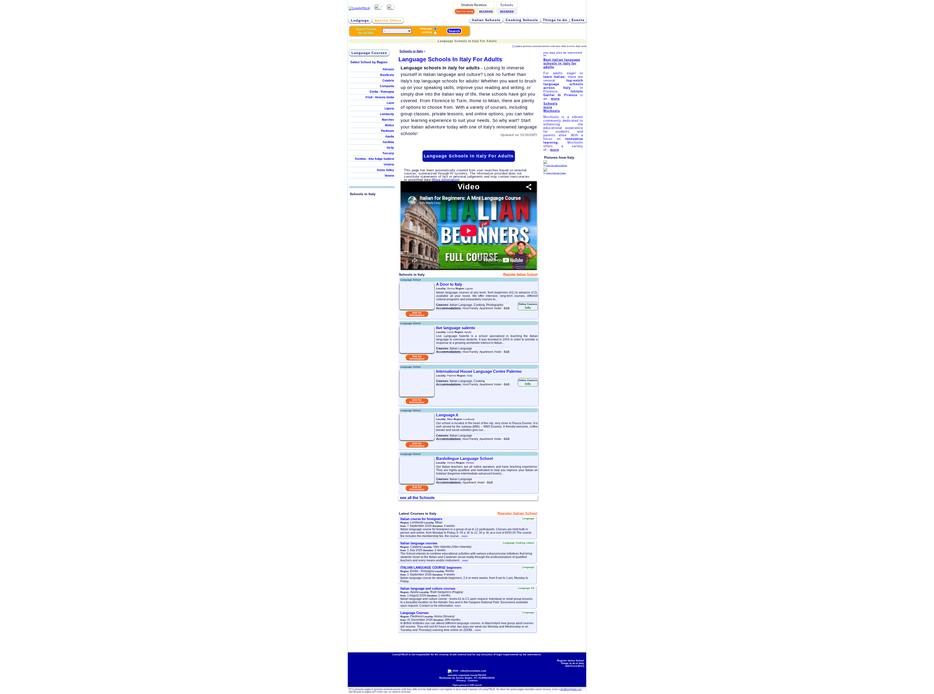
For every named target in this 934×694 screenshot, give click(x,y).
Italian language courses (418, 543)
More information (445, 180)
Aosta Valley (385, 170)
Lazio (390, 103)
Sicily (390, 147)
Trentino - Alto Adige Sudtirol (374, 159)
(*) (513, 46)
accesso (507, 11)
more (465, 536)
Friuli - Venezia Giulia (380, 97)
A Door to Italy (449, 284)
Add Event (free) (574, 666)
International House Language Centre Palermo (479, 371)
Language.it (447, 415)
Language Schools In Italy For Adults (469, 156)
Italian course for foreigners (421, 519)
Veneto (389, 175)
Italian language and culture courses (427, 588)
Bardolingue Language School (464, 459)
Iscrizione (464, 11)
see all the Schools (417, 498)
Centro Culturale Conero (556, 173)
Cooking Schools (522, 20)
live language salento (455, 328)
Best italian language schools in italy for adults (561, 63)
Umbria (389, 164)
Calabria (388, 80)
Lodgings (360, 20)
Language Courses (369, 53)
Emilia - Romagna (382, 91)
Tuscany (388, 153)
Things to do (555, 20)
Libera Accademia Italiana (556, 165)
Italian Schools (486, 20)
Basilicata (387, 75)
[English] (390, 8)
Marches (388, 119)
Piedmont (387, 131)
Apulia (389, 136)
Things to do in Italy (572, 663)
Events (578, 20)
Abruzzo (388, 69)
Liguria (389, 108)
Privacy (461, 680)
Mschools (551, 111)
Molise (389, 125)
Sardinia (388, 142)
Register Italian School (520, 274)
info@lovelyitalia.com (473, 670)
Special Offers (388, 20)
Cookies (473, 680)
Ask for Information (416, 314)
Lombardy (387, 114)
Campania (387, 86)
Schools (550, 103)
